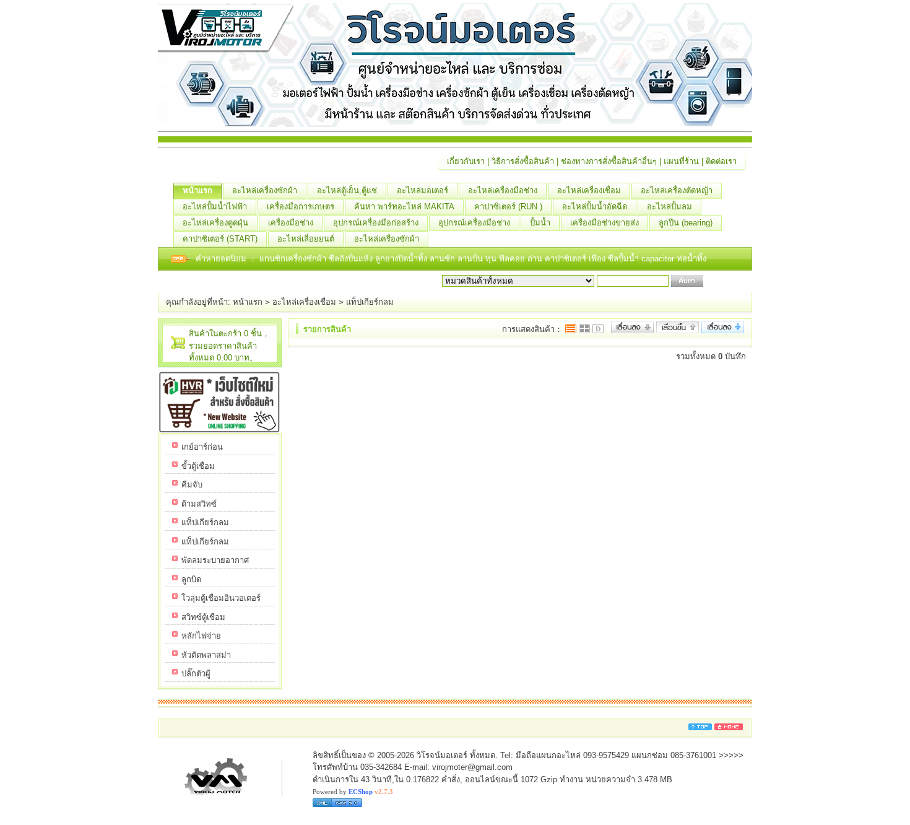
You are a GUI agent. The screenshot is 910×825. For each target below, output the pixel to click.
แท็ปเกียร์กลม (370, 302)
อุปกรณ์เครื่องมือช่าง (474, 222)
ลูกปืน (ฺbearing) (686, 222)
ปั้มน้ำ (540, 222)
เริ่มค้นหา (722, 281)
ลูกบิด (191, 579)
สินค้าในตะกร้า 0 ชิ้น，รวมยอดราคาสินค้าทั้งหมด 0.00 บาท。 (229, 345)
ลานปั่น (470, 258)
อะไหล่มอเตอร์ (422, 190)
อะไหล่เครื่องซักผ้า (264, 190)
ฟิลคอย (513, 258)
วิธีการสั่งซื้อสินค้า (523, 161)
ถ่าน (536, 258)
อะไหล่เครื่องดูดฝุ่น (215, 222)
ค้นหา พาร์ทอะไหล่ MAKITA (404, 206)
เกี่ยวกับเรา (466, 161)
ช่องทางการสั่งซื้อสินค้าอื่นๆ (609, 161)
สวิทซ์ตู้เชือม (203, 617)
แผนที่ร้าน (681, 161)
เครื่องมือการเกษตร (300, 206)
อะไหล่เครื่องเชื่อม (589, 190)
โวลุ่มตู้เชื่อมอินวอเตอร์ (221, 598)
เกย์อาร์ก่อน (202, 447)
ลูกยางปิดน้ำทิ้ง (402, 258)
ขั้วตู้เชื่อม (198, 466)
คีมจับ (191, 484)
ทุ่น (492, 258)
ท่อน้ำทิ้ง (691, 258)
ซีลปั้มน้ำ (624, 258)
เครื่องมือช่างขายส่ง (604, 222)
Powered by (353, 791)
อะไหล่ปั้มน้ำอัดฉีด (594, 206)
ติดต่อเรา (721, 161)
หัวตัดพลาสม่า (206, 655)
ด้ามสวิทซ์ (199, 504)
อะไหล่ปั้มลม (669, 206)
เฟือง (598, 258)
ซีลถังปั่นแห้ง (351, 258)
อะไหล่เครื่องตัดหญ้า (677, 190)
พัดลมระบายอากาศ (215, 560)
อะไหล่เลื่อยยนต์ (305, 238)
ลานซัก (443, 258)
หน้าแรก (197, 190)
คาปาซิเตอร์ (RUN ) (508, 206)
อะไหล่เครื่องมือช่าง (502, 190)
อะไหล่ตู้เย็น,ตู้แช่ (347, 190)
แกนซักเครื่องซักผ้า (294, 258)
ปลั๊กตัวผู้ (195, 673)
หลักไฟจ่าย (201, 635)
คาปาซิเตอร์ (567, 258)
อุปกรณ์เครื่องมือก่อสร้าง (375, 222)
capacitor (659, 258)
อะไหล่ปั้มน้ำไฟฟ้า (215, 206)
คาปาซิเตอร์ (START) (220, 238)
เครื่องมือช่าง (290, 222)
